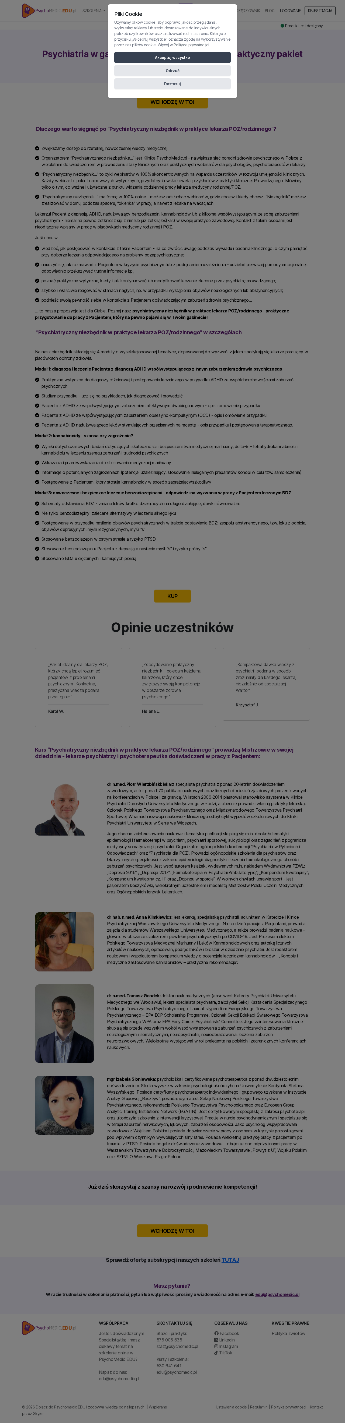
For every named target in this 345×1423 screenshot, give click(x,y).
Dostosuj (172, 84)
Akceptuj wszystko (172, 57)
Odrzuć (173, 70)
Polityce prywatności (191, 45)
